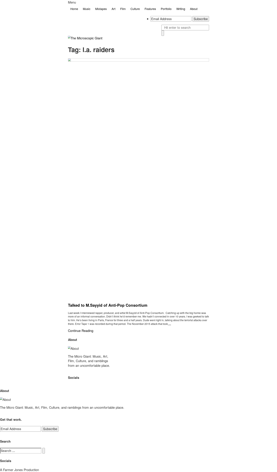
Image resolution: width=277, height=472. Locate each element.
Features (150, 9)
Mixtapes (101, 9)
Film (123, 9)
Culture (135, 9)
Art (113, 9)
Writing (180, 9)
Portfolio (166, 9)
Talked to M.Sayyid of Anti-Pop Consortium (107, 305)
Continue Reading (80, 330)
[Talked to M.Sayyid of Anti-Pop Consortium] (138, 178)
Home (74, 9)
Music (86, 9)
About (193, 9)
